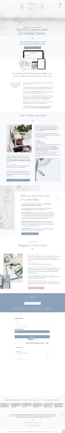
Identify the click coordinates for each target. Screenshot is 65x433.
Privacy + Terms (50, 431)
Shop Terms (55, 431)
